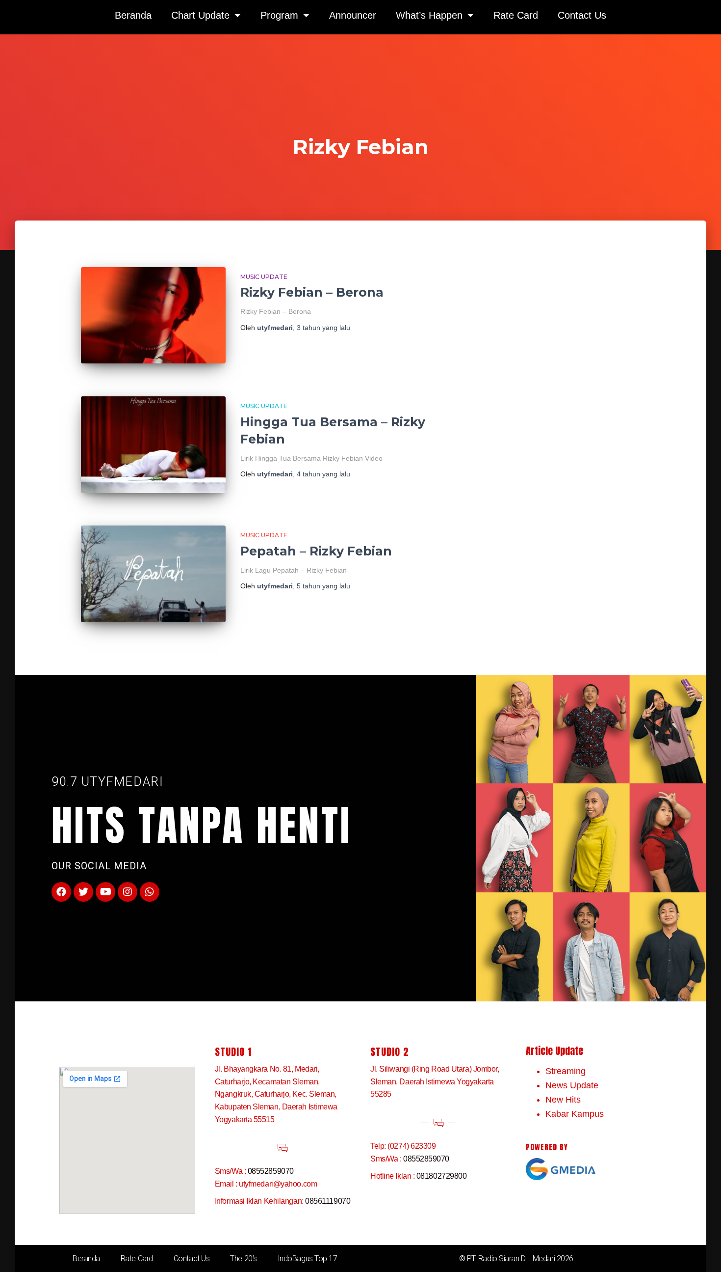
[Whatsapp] (149, 892)
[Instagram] (127, 892)
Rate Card (137, 1258)
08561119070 (327, 1201)
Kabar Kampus (574, 1114)
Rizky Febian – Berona (312, 292)
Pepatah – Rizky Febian (316, 551)
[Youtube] (105, 892)
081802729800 (441, 1176)
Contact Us (192, 1258)
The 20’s (243, 1258)
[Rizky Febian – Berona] (153, 315)
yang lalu (323, 328)
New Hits (563, 1100)
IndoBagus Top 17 (307, 1258)
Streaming (565, 1071)
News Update (571, 1085)
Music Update (263, 276)
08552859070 (271, 1171)
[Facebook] (61, 892)
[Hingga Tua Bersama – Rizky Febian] (153, 444)
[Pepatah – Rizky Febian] (153, 573)
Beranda (86, 1258)
